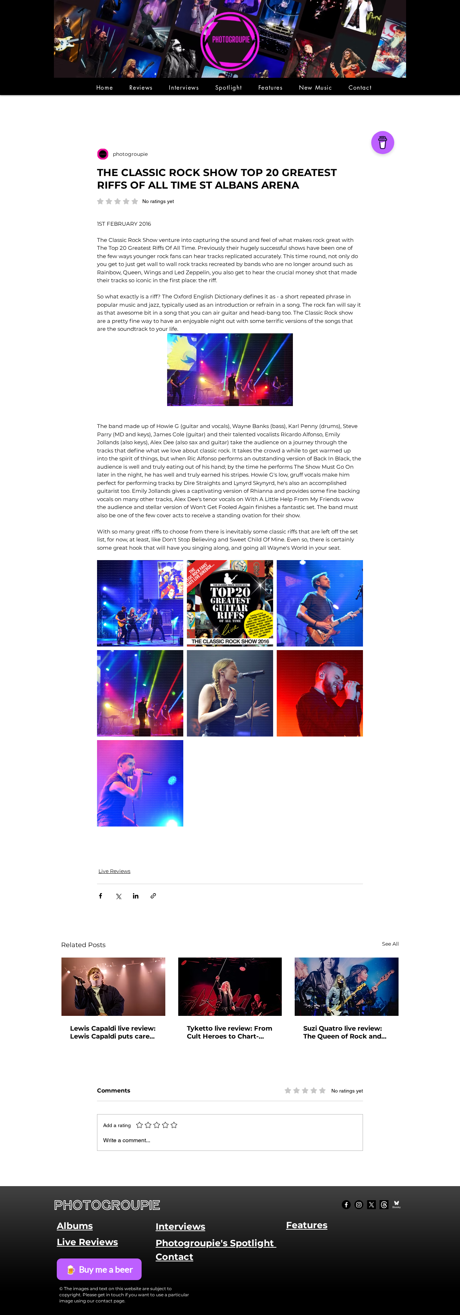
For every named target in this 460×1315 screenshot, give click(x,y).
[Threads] (384, 1204)
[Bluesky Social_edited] (396, 1204)
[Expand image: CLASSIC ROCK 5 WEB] (320, 693)
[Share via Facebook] (100, 895)
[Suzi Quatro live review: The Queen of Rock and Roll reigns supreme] (347, 987)
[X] (371, 1204)
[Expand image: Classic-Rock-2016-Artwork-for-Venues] (230, 603)
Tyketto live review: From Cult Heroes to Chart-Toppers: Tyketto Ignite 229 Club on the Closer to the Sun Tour (229, 1032)
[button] (141, 87)
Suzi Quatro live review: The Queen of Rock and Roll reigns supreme (342, 1032)
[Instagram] (358, 1204)
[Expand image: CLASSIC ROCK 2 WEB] (140, 693)
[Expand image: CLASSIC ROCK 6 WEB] (140, 603)
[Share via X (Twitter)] (118, 895)
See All (390, 944)
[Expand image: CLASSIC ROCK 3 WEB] (320, 603)
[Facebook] (346, 1204)
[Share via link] (153, 895)
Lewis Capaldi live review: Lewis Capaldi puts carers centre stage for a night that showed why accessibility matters (113, 1032)
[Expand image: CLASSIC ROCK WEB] (230, 693)
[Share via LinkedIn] (135, 895)
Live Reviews (114, 871)
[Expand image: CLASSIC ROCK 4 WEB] (140, 783)
